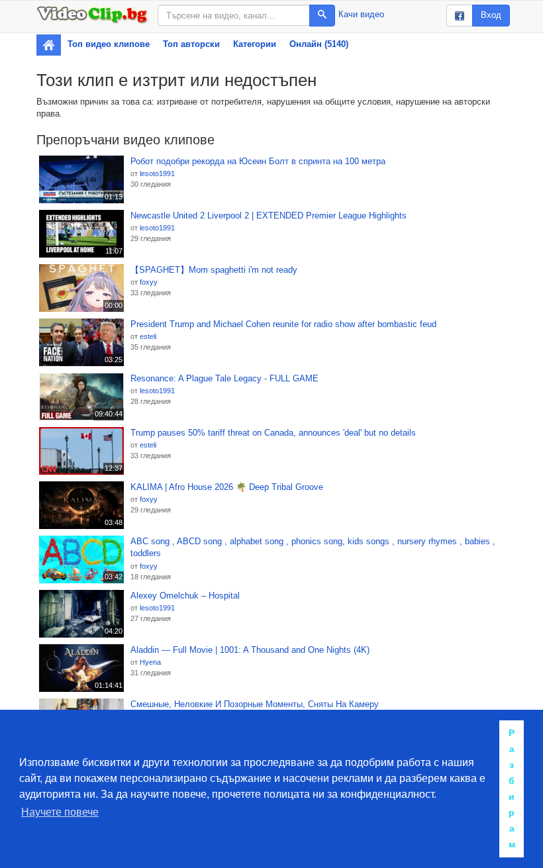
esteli (148, 336)
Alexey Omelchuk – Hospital (185, 596)
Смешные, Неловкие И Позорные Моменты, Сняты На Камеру (254, 704)
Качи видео (361, 14)
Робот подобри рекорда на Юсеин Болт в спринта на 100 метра (257, 161)
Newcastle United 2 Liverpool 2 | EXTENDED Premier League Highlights (268, 215)
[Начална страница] (48, 45)
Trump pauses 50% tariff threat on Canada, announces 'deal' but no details (273, 433)
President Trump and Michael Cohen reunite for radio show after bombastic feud (283, 324)
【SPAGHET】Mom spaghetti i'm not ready (213, 270)
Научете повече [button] (60, 812)
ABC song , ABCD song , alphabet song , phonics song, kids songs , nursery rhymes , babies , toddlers (312, 547)
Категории (254, 44)
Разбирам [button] (512, 788)
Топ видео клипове (109, 44)
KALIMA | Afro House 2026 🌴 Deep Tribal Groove (226, 487)
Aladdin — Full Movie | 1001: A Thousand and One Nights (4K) (250, 650)
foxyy (149, 282)
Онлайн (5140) (318, 44)
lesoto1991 (157, 173)
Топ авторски (191, 44)
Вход (491, 15)
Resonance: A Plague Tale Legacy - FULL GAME (224, 378)
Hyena (150, 662)
